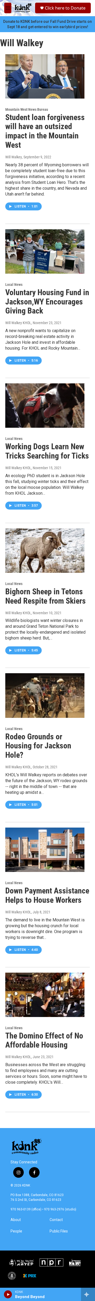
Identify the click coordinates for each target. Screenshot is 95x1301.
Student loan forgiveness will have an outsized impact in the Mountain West (45, 131)
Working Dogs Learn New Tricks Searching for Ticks (47, 451)
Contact (56, 1220)
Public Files (59, 1231)
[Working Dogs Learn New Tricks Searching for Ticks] (44, 405)
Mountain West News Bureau (26, 109)
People (16, 1231)
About (16, 1220)
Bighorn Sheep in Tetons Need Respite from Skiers (45, 596)
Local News (13, 284)
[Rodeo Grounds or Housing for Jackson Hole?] (44, 695)
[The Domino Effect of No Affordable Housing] (44, 995)
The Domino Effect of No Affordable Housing (44, 1040)
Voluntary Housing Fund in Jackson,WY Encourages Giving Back (47, 302)
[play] (8, 1294)
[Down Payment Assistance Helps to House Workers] (44, 850)
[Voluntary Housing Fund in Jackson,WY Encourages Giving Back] (44, 251)
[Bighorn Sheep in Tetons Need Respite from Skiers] (44, 550)
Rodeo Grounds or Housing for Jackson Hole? (38, 746)
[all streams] (88, 1294)
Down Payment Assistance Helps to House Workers (47, 895)
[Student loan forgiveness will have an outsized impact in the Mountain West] (44, 76)
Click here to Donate (65, 8)
